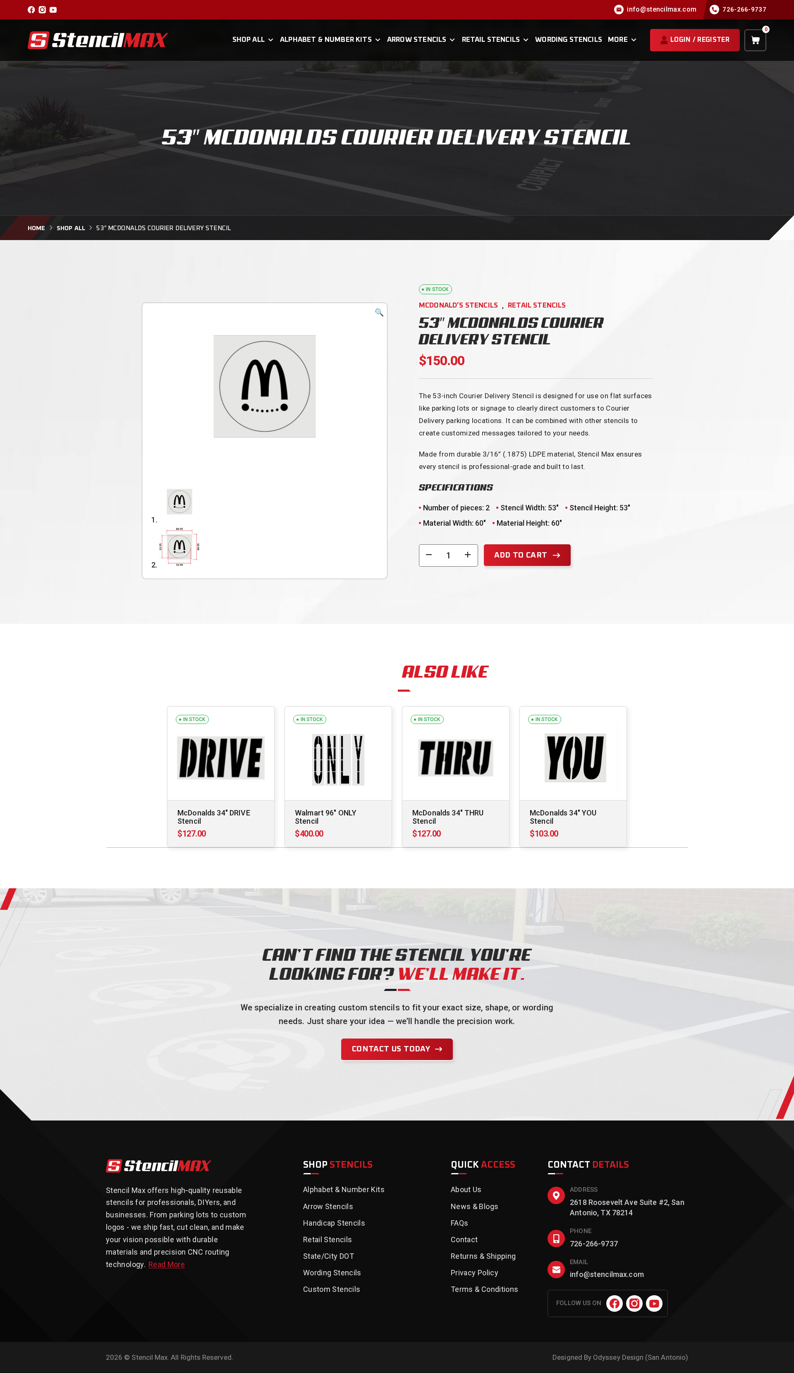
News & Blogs (474, 1206)
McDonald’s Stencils (458, 305)
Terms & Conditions (484, 1289)
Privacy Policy (474, 1272)
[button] (379, 312)
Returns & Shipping (483, 1256)
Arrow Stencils (416, 39)
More (618, 39)
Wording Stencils (568, 39)
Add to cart (520, 555)
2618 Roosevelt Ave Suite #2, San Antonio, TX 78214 (627, 1207)
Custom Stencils (331, 1289)
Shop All (248, 39)
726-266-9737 (594, 1243)
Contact (464, 1239)
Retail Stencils (491, 39)
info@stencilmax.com (607, 1274)
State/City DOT (328, 1256)
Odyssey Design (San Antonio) (640, 1357)
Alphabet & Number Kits (326, 39)
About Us (466, 1189)
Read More (166, 1264)
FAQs (459, 1223)
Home (36, 228)
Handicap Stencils (334, 1223)
